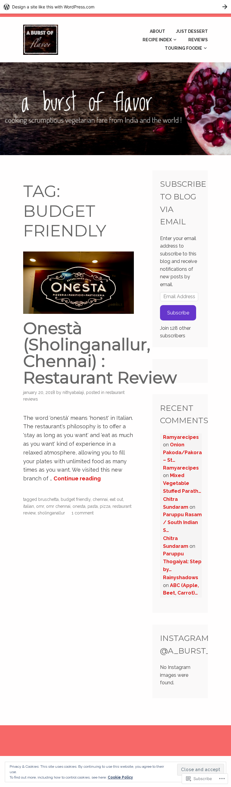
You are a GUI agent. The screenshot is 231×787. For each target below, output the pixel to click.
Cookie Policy (120, 777)
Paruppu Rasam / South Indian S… (182, 522)
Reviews (198, 39)
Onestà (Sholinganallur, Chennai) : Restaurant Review (100, 353)
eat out (116, 499)
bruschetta (48, 499)
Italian (28, 506)
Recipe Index (157, 39)
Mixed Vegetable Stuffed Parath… (182, 483)
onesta (78, 506)
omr (40, 506)
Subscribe (178, 313)
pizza (105, 506)
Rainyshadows (180, 577)
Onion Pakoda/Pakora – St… (182, 452)
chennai (100, 499)
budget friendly (76, 499)
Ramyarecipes (181, 437)
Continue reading (77, 478)
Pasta (93, 506)
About (157, 31)
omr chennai (58, 506)
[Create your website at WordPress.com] (115, 7)
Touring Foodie (183, 48)
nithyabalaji (73, 392)
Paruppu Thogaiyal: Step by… (182, 561)
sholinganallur (51, 513)
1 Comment (83, 513)
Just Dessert (192, 31)
